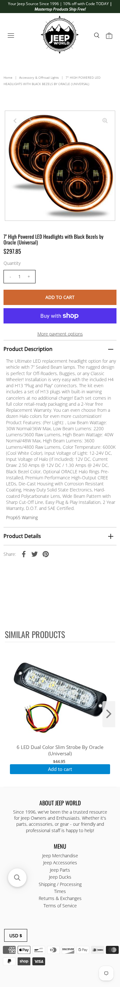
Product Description (28, 348)
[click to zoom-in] (105, 121)
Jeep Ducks (60, 877)
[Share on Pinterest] (45, 554)
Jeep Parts (60, 870)
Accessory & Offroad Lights (39, 77)
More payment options (60, 334)
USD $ (15, 936)
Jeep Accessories (60, 863)
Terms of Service (60, 906)
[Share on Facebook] (23, 554)
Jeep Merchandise (60, 856)
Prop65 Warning (22, 517)
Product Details (22, 536)
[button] (17, 877)
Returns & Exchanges (60, 898)
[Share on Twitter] (34, 554)
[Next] (31, 121)
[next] (108, 714)
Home (8, 77)
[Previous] (15, 121)
